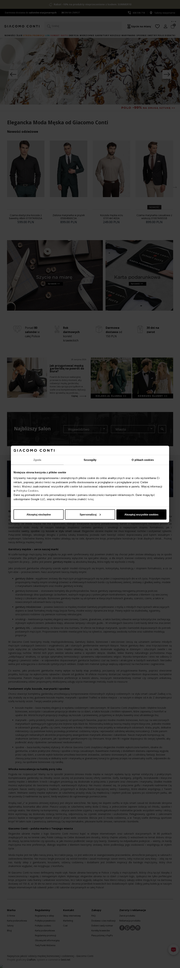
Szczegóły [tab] (90, 459)
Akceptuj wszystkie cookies (141, 514)
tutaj (91, 498)
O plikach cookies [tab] (143, 459)
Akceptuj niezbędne (39, 514)
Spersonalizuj (88, 514)
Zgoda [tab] (37, 459)
